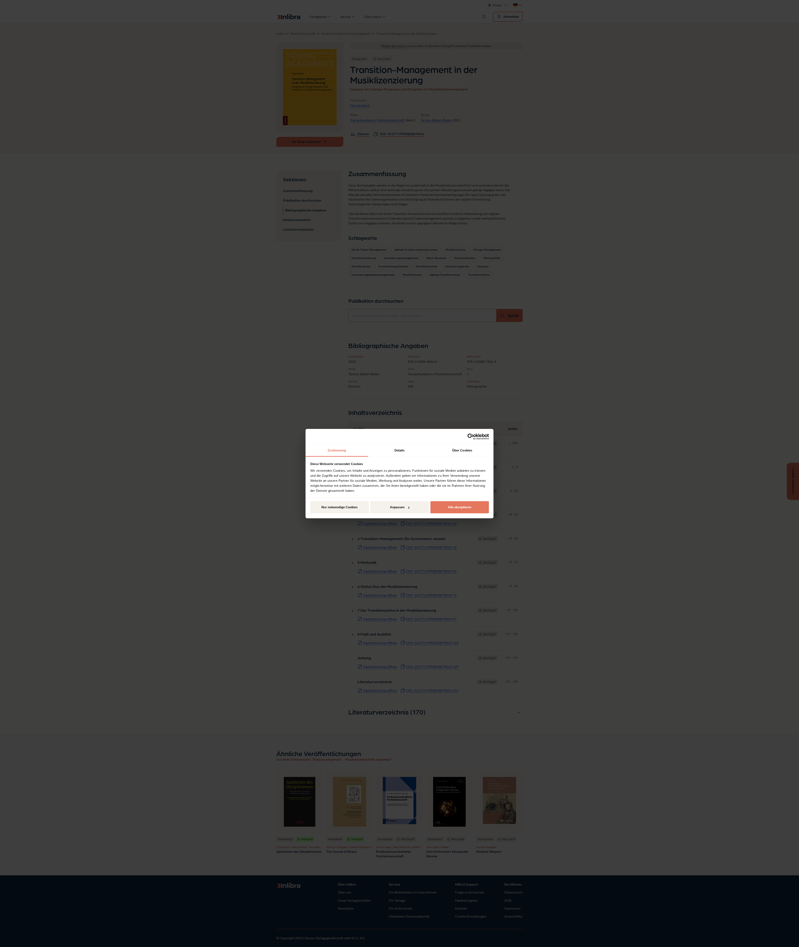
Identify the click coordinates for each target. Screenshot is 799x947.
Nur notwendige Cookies (339, 507)
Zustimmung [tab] (337, 450)
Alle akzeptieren (459, 507)
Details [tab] (399, 450)
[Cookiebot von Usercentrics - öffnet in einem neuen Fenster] (470, 436)
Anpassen (397, 507)
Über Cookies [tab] (462, 450)
